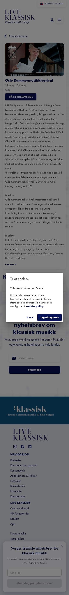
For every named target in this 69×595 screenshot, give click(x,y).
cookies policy (34, 306)
